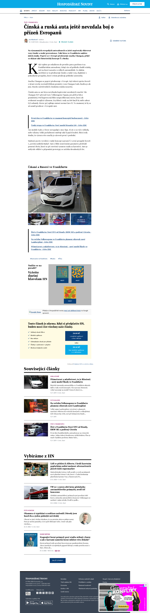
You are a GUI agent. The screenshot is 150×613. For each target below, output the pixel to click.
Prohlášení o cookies (85, 582)
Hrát (62, 280)
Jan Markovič (33, 39)
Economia (64, 585)
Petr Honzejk (29, 510)
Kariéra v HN (65, 588)
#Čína (60, 259)
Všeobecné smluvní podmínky (88, 588)
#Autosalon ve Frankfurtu (38, 259)
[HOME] (21, 11)
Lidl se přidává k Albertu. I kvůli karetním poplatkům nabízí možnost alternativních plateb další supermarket (70, 466)
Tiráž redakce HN (66, 582)
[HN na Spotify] (50, 593)
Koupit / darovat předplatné (111, 579)
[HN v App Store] (46, 603)
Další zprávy (57, 560)
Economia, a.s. (38, 581)
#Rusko (52, 259)
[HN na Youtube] (53, 593)
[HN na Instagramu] (43, 593)
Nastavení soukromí (85, 585)
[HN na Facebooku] (40, 593)
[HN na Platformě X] (37, 593)
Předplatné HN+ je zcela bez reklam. (83, 364)
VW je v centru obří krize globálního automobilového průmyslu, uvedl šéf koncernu (67, 489)
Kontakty (63, 579)
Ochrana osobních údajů (86, 579)
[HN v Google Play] (32, 603)
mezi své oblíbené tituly (72, 310)
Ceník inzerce (65, 592)
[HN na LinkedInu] (47, 593)
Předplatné (137, 4)
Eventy (105, 582)
